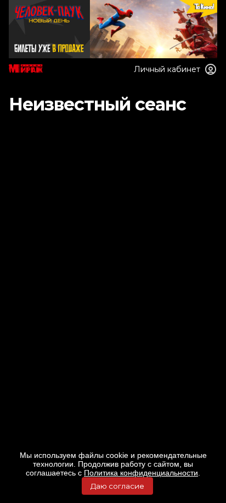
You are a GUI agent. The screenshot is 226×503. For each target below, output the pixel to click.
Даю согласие (117, 486)
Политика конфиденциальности (141, 472)
